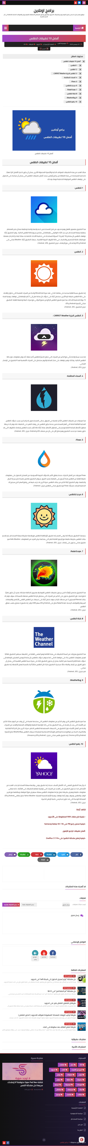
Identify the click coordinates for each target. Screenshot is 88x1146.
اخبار (72, 1064)
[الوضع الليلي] (82, 1140)
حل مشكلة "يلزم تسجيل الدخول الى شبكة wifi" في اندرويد (53, 979)
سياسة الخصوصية (76, 1113)
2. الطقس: (73, 69)
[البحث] (4, 2)
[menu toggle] (84, 2)
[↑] (44, 1140)
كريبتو (57, 1084)
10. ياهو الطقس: (71, 101)
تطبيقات (31, 44)
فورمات (79, 1084)
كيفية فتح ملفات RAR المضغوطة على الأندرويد (66, 816)
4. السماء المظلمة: (70, 77)
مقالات (79, 1094)
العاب (63, 1069)
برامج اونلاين (44, 10)
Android (41, 243)
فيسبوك (68, 1084)
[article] (24, 874)
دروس (58, 1079)
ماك (80, 1089)
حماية (69, 1079)
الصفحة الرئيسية (49, 44)
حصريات (79, 1079)
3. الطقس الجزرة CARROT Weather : (65, 73)
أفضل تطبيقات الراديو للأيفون (74, 831)
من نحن (80, 1124)
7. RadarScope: (72, 89)
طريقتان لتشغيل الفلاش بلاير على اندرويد (60, 1003)
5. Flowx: (74, 81)
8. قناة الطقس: (72, 93)
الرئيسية (78, 28)
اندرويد (38, 44)
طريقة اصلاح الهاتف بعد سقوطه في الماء (59, 1027)
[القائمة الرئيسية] (5, 28)
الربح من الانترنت (76, 1069)
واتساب (68, 1094)
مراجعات (70, 1089)
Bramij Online (37, 1089)
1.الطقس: (73, 65)
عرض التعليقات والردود (10, 904)
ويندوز (58, 1094)
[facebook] (7, 1142)
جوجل (59, 1074)
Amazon (31, 735)
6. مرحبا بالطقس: (71, 85)
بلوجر (80, 1074)
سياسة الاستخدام (77, 1118)
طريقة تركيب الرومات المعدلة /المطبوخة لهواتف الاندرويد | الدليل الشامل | (47, 1015)
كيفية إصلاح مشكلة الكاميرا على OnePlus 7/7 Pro (65, 838)
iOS (25, 44)
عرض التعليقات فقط (28, 904)
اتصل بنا (80, 1130)
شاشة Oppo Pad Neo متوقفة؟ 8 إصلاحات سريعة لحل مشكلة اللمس (25, 1083)
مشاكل (58, 1089)
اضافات (62, 1064)
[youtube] (75, 2)
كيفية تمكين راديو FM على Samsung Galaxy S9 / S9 (64, 824)
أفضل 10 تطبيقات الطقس (72, 61)
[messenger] (79, 2)
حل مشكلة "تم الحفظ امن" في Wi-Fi (62, 991)
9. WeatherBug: (72, 97)
